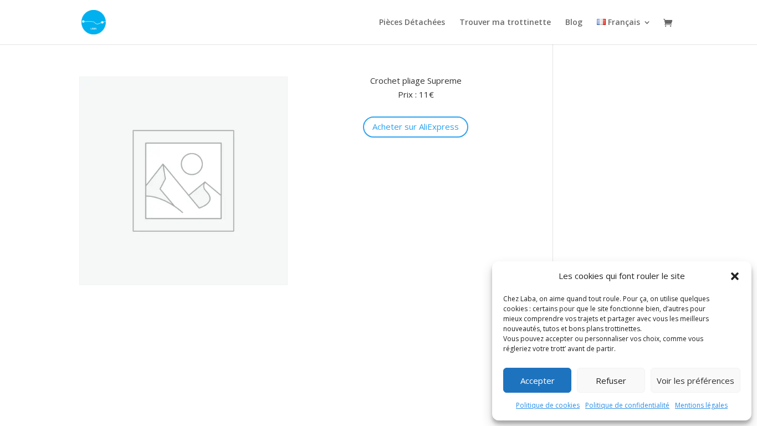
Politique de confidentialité (627, 405)
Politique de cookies (548, 405)
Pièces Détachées (412, 22)
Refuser (611, 380)
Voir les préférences (695, 380)
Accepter (537, 380)
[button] (734, 276)
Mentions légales (701, 405)
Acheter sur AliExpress (415, 126)
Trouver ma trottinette (505, 22)
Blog (573, 22)
